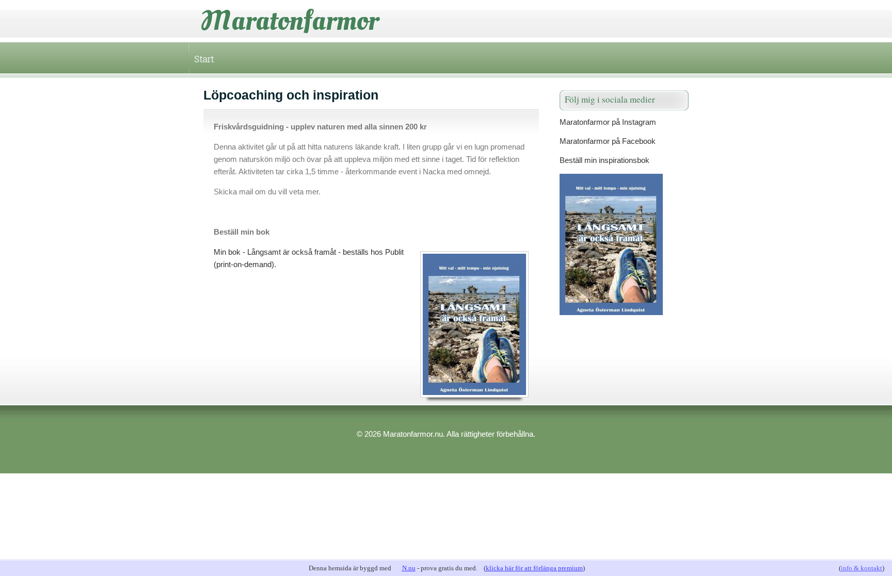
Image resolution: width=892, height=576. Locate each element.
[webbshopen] (624, 244)
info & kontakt (861, 568)
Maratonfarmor (289, 20)
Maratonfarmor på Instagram (608, 122)
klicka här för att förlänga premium (534, 568)
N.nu (409, 568)
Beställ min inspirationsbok (604, 160)
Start (204, 59)
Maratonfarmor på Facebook (608, 141)
